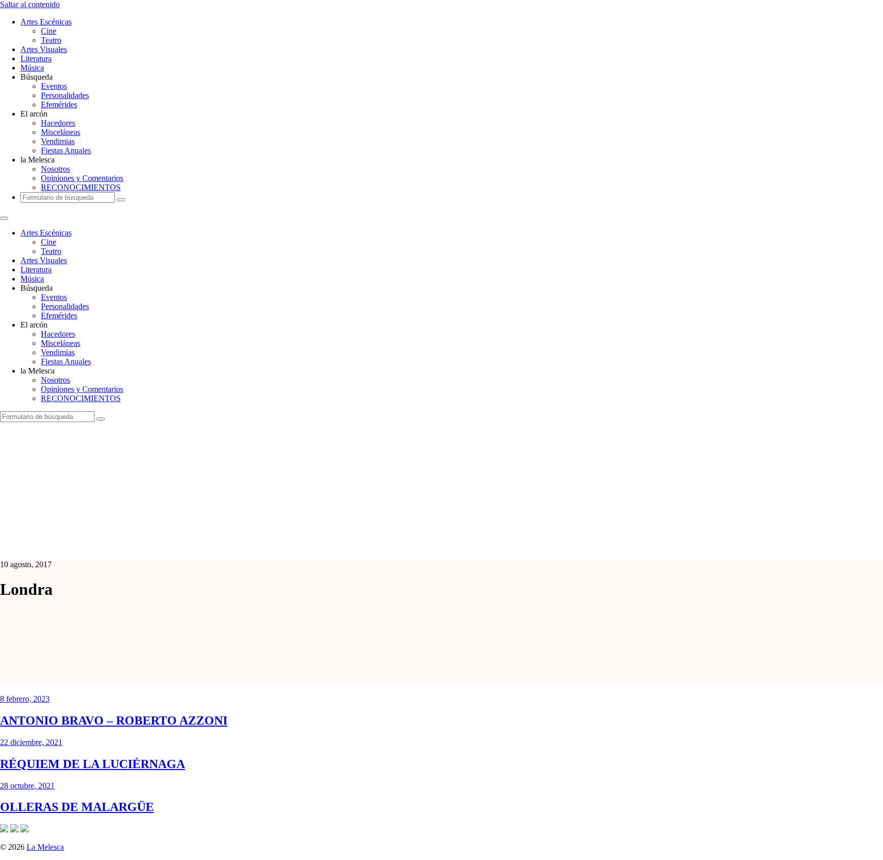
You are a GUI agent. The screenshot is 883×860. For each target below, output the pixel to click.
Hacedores (58, 123)
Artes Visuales (43, 49)
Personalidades (65, 95)
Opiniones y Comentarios (82, 178)
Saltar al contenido (30, 4)
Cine (48, 31)
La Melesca (45, 847)
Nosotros (55, 169)
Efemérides (59, 104)
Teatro (51, 40)
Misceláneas (60, 132)
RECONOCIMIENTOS (81, 187)
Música (32, 67)
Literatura (36, 58)
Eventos (54, 86)
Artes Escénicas (46, 21)
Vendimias (58, 141)
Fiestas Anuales (66, 150)
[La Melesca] (203, 547)
